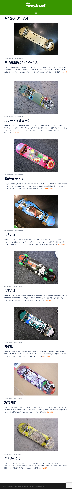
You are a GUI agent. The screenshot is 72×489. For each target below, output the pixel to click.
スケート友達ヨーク (17, 120)
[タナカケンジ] (36, 435)
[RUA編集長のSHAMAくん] (36, 39)
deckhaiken (19, 58)
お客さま (10, 234)
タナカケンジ (13, 458)
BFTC (44, 486)
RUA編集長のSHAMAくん (21, 62)
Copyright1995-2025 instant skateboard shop (18, 486)
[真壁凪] (36, 323)
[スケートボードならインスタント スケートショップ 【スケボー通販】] (36, 5)
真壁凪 (8, 346)
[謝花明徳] (36, 379)
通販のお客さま (14, 179)
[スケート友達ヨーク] (36, 97)
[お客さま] (36, 211)
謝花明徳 (10, 402)
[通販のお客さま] (36, 155)
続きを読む (16, 132)
